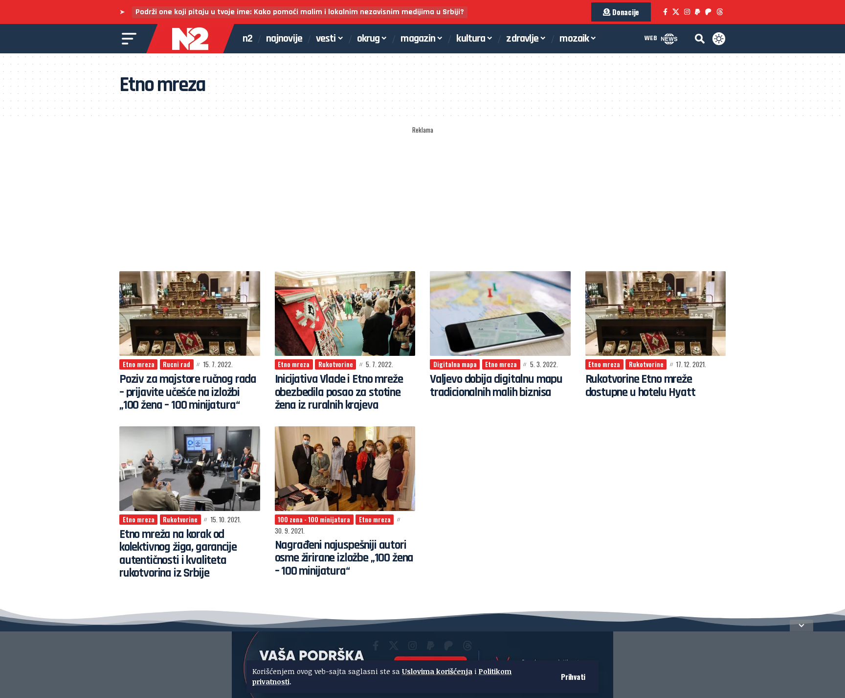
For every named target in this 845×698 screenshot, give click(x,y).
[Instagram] (687, 12)
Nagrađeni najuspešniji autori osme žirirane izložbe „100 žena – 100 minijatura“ (344, 558)
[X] (676, 12)
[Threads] (720, 12)
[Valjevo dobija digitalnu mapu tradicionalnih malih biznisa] (500, 313)
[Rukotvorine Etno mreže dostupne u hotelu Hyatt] (655, 313)
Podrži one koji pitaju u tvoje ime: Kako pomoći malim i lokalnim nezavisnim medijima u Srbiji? (299, 12)
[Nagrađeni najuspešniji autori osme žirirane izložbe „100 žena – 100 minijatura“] (345, 468)
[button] (573, 677)
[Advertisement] (422, 199)
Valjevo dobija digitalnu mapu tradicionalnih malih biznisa (496, 386)
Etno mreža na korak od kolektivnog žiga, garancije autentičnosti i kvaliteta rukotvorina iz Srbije (177, 554)
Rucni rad (176, 364)
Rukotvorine (335, 364)
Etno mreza (139, 364)
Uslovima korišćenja (437, 671)
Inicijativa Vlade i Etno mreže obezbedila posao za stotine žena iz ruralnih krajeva (339, 392)
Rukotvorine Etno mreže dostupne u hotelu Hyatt (640, 386)
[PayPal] (697, 12)
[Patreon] (708, 12)
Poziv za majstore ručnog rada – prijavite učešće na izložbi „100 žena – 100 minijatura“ (187, 392)
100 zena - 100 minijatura (314, 519)
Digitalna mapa (455, 364)
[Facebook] (665, 12)
